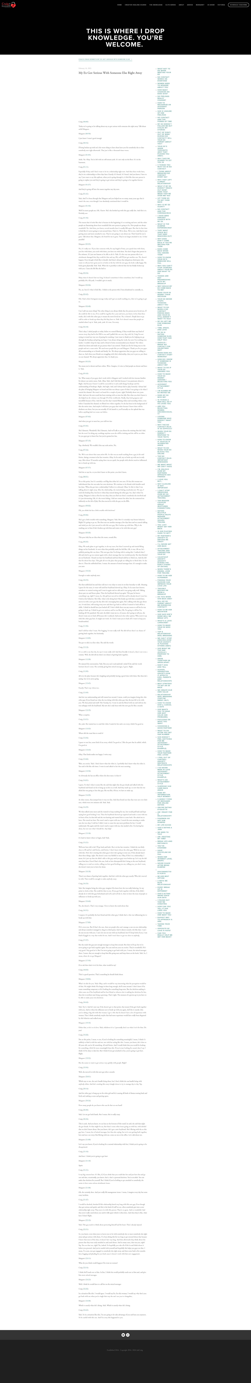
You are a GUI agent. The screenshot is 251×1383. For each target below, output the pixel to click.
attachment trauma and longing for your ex (164, 552)
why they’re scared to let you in (165, 160)
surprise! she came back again (165, 788)
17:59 (88, 960)
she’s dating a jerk (165, 828)
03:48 (88, 306)
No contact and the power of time (165, 119)
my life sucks (164, 825)
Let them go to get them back (164, 200)
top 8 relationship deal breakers (165, 634)
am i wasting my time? (164, 838)
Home (119, 5)
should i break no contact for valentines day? (164, 346)
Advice (190, 5)
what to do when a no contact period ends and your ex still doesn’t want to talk (164, 313)
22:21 (86, 1229)
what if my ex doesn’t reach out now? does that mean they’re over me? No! (165, 191)
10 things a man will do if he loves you (165, 402)
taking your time (164, 925)
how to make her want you (164, 914)
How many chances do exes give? (164, 92)
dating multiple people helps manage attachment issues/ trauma (164, 516)
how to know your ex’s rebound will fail (165, 260)
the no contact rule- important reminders (165, 459)
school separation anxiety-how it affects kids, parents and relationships (165, 675)
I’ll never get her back (165, 545)
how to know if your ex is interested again (165, 442)
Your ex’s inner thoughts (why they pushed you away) (164, 151)
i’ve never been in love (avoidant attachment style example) (164, 772)
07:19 (88, 441)
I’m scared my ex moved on (165, 392)
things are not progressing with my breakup (164, 280)
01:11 (86, 167)
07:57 (88, 468)
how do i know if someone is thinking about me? (165, 362)
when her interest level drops (165, 859)
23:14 (86, 1267)
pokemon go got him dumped (164, 820)
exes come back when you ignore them (163, 252)
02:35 (88, 244)
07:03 (88, 417)
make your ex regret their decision (165, 295)
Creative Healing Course (135, 5)
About (181, 5)
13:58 (88, 771)
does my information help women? (164, 795)
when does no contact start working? (165, 355)
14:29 (86, 807)
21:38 (88, 1188)
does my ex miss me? (163, 396)
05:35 (88, 361)
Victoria (221, 5)
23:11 (88, 1258)
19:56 (86, 1067)
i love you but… (163, 480)
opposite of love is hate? (164, 929)
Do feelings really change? (164, 98)
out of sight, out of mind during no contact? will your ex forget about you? (165, 138)
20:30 (86, 1110)
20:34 (86, 1119)
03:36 (88, 285)
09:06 (86, 515)
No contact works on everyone (164, 79)
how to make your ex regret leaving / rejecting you (165, 378)
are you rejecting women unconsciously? (165, 410)
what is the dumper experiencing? (165, 226)
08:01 (86, 477)
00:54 (86, 143)
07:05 (86, 426)
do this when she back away (165, 598)
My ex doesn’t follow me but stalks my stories (165, 127)
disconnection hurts (164, 873)
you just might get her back (165, 527)
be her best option (164, 877)
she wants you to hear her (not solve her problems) (164, 713)
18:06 (88, 979)
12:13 (86, 647)
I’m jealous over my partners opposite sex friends (164, 473)
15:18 (88, 833)
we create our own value (165, 691)
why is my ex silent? (164, 206)
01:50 (88, 206)
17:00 (88, 922)
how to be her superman (165, 576)
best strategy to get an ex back (165, 685)
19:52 (88, 1058)
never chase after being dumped (164, 865)
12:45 (88, 683)
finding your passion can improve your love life (165, 583)
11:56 (86, 626)
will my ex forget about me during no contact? (165, 604)
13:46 (86, 759)
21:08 (88, 1139)
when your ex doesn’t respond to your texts (165, 434)
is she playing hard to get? (165, 532)
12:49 (86, 692)
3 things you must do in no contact (165, 167)
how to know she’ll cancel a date (165, 705)
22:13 (88, 1220)
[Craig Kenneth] (123, 1335)
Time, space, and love (164, 329)
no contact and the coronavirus (164, 211)
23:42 (86, 1310)
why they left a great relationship (165, 182)
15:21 (86, 842)
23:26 (86, 1289)
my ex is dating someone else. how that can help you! (165, 336)
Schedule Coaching (238, 5)
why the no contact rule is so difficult (165, 427)
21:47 (86, 1200)
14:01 (86, 780)
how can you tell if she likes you (164, 908)
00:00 (86, 122)
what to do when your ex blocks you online (165, 451)
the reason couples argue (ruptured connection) (164, 504)
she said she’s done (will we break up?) (165, 616)
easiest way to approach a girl (165, 919)
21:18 (88, 1161)
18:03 (86, 970)
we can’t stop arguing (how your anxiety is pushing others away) (165, 642)
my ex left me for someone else (165, 323)
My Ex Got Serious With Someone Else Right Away (110, 73)
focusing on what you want (164, 722)
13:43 (88, 750)
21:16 (86, 1151)
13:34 (86, 738)
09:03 (88, 506)
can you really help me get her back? (165, 935)
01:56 (86, 218)
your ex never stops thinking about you (165, 302)
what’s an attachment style (164, 782)
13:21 (86, 719)
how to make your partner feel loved (165, 753)
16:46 (88, 901)
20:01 (88, 1076)
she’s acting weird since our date (164, 896)
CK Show (211, 5)
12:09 (88, 638)
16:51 (86, 910)
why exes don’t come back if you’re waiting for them (165, 242)
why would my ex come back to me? (165, 288)
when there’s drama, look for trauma (165, 571)
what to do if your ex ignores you (165, 369)
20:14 (86, 1089)
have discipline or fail (164, 852)
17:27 (86, 940)
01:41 (86, 194)
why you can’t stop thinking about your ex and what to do (165, 269)
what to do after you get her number (165, 733)
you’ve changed (162, 847)
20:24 (88, 1101)
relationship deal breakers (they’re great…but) (165, 697)
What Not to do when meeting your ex (165, 72)
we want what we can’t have (165, 465)
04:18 (86, 327)
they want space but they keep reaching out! (165, 233)
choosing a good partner (165, 727)
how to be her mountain (165, 611)
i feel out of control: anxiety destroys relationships (165, 761)
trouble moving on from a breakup (163, 591)
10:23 (88, 571)
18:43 (86, 1002)
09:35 (86, 542)
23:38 (88, 1301)
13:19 (88, 710)
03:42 (86, 294)
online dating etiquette (165, 808)
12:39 (86, 671)
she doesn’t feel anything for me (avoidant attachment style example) (165, 742)
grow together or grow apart (164, 660)
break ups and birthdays (165, 842)
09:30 (88, 533)
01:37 (88, 185)
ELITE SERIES (171, 5)
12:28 (88, 659)
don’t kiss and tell (163, 666)
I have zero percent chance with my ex (164, 219)
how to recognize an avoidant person (165, 106)
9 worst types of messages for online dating (165, 802)
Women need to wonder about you (164, 85)
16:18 (88, 871)
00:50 (88, 134)
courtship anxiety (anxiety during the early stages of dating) (164, 562)
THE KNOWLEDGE (156, 5)
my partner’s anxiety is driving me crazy (164, 539)
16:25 (86, 883)
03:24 (86, 273)
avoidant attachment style (164, 386)
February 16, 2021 (85, 68)
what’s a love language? (165, 622)
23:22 (88, 1279)
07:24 (86, 450)
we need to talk (163, 833)
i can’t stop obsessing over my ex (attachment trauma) (164, 494)
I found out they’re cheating (164, 902)
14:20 (88, 795)
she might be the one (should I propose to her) (164, 652)
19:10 (88, 1023)
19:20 (86, 1035)
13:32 (88, 728)
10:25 (86, 580)
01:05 (88, 155)
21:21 (86, 1170)
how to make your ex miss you (164, 627)
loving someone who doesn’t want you (165, 419)
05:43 (86, 373)
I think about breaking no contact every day (165, 174)
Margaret (200, 5)
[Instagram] (128, 1335)
